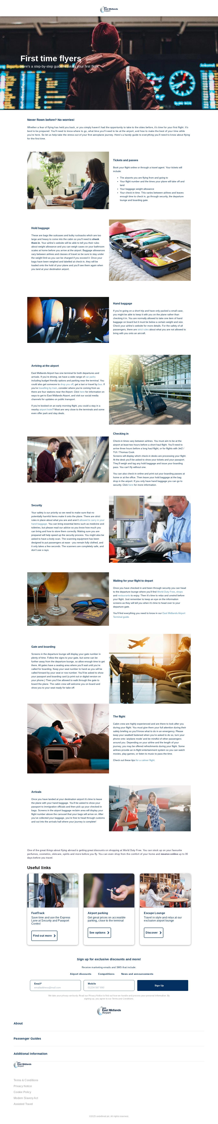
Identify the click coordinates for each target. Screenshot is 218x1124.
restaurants (124, 595)
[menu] (4, 9)
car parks (90, 376)
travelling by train (48, 388)
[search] (11, 9)
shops (179, 591)
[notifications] (206, 9)
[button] (213, 9)
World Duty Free (166, 591)
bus (100, 384)
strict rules (143, 329)
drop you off (66, 384)
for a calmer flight (145, 760)
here (82, 391)
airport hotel (46, 409)
